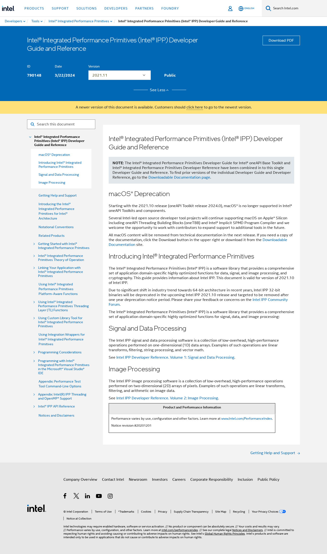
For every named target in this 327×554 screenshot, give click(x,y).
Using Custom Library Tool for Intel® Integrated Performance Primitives (60, 322)
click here (194, 107)
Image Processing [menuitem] (52, 182)
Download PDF (281, 40)
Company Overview (80, 479)
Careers (179, 479)
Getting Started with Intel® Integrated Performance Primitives (64, 246)
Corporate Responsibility (211, 479)
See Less (157, 90)
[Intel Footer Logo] (36, 508)
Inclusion (245, 479)
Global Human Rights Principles (225, 533)
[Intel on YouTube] (99, 496)
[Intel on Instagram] (110, 496)
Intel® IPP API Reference (56, 406)
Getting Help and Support (58, 195)
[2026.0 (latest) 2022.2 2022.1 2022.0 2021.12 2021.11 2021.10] (119, 75)
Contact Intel (113, 479)
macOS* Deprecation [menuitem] (54, 155)
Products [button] (34, 8)
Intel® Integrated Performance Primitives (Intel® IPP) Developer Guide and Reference (59, 141)
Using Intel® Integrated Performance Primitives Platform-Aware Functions (58, 289)
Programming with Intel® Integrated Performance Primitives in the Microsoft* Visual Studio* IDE (64, 367)
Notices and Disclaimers (56, 415)
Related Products (52, 235)
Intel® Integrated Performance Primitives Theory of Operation (61, 258)
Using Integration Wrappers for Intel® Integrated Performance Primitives (62, 339)
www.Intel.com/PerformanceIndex (246, 418)
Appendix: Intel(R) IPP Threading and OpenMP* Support (62, 396)
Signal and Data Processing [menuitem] (59, 174)
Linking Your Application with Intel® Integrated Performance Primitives (60, 272)
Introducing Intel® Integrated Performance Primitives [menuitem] (60, 164)
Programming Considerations (60, 352)
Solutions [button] (86, 8)
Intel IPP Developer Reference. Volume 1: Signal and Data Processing (175, 357)
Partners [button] (144, 8)
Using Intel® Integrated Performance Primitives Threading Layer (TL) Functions (63, 306)
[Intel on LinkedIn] (87, 496)
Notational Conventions (56, 227)
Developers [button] (116, 8)
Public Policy (268, 479)
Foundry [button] (170, 8)
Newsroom (138, 479)
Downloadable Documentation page (179, 177)
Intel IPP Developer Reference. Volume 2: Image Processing (167, 398)
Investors (160, 479)
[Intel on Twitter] (76, 496)
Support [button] (60, 8)
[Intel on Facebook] (65, 496)
